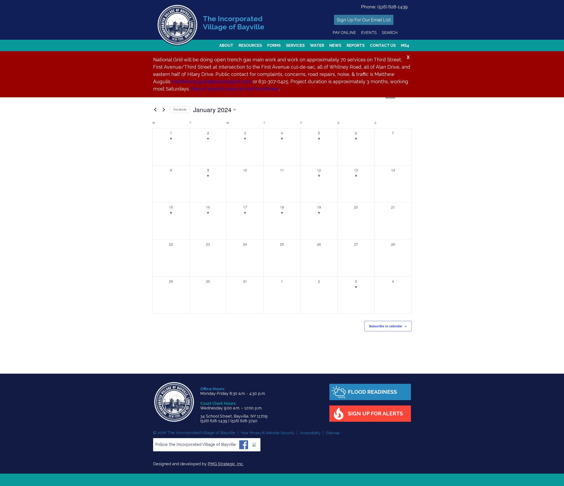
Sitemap (333, 433)
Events (369, 32)
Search (390, 32)
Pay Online (344, 32)
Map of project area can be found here (235, 89)
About (226, 45)
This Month (179, 109)
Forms (274, 45)
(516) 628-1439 (392, 6)
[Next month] (163, 109)
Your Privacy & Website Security (267, 433)
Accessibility (310, 433)
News (335, 45)
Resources (250, 45)
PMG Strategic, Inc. (225, 464)
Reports (356, 45)
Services (295, 45)
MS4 (405, 45)
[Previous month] (155, 109)
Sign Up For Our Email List (364, 20)
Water (317, 45)
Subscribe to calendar (385, 326)
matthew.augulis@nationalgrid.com (211, 81)
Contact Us (383, 45)
